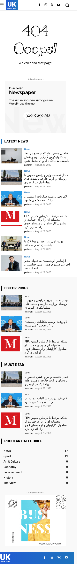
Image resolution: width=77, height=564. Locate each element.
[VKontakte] (59, 558)
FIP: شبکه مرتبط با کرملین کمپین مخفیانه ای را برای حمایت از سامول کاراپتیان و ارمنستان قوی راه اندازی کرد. (45, 221)
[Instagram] (46, 5)
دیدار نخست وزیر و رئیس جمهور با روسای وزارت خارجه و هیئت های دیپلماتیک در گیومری (46, 178)
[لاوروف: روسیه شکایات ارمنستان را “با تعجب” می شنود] (11, 199)
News (27, 149)
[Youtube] (58, 5)
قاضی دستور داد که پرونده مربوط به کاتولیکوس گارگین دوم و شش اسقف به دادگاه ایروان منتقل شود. (46, 157)
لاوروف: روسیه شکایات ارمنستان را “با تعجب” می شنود (45, 198)
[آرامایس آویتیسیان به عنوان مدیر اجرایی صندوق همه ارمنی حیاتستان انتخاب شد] (11, 263)
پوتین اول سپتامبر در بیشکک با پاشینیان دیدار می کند (43, 243)
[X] (52, 5)
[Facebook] (39, 5)
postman (28, 164)
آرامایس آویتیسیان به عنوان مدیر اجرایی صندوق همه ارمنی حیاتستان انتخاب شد (47, 264)
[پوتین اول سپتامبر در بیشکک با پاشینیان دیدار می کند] (11, 243)
